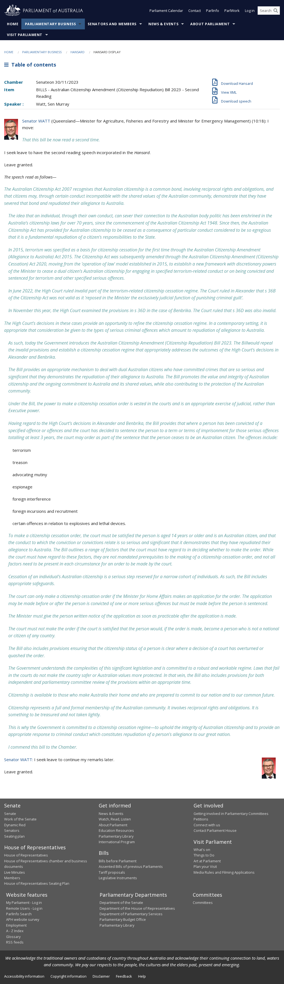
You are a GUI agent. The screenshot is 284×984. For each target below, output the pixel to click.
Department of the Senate (121, 902)
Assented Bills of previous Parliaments (131, 866)
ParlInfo (212, 10)
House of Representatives (26, 855)
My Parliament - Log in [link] (24, 902)
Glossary (13, 936)
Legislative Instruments (118, 877)
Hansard (77, 52)
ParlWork (232, 10)
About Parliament (210, 24)
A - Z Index (15, 930)
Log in (250, 10)
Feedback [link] (124, 976)
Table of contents (32, 64)
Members (12, 877)
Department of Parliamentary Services (131, 913)
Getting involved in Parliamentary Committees (231, 813)
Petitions (201, 819)
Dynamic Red (15, 824)
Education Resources (116, 830)
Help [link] (142, 976)
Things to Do (204, 855)
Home (13, 24)
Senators (11, 830)
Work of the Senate (20, 819)
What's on (202, 849)
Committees (203, 902)
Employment (16, 925)
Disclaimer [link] (101, 976)
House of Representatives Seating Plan (36, 883)
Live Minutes (14, 872)
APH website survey (22, 919)
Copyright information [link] (68, 976)
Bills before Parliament (117, 860)
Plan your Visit (205, 866)
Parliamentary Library (116, 836)
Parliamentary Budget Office (123, 919)
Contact (194, 10)
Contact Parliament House (215, 830)
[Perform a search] (276, 10)
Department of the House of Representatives (137, 908)
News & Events (163, 24)
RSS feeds (15, 942)
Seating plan (14, 836)
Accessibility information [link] (24, 976)
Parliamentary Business (50, 24)
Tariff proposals (112, 872)
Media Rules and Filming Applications (224, 872)
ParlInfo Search (19, 913)
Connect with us (207, 824)
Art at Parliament (207, 860)
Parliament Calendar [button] (166, 10)
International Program (117, 841)
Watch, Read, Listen (115, 819)
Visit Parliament (24, 34)
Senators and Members (112, 24)
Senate (10, 813)
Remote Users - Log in (24, 908)
